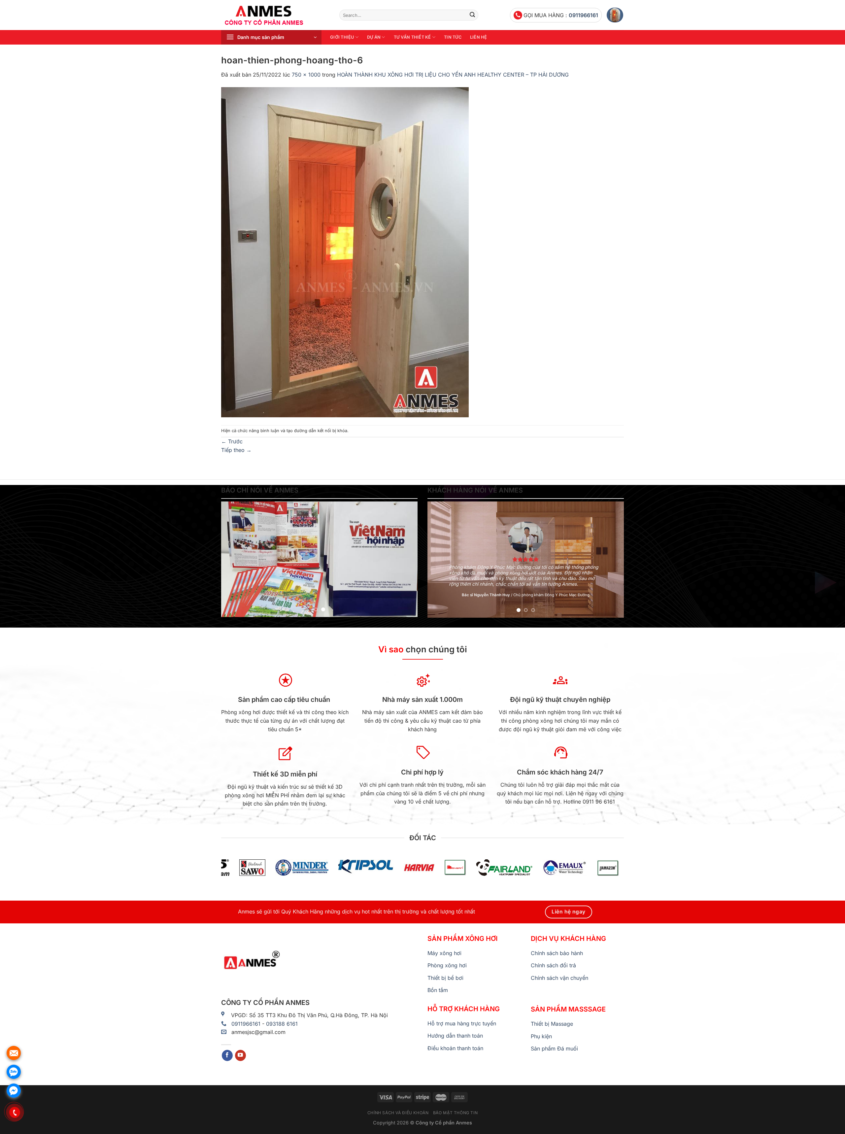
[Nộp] (472, 15)
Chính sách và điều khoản (398, 1112)
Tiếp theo (236, 450)
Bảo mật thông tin (455, 1112)
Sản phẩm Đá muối (554, 1048)
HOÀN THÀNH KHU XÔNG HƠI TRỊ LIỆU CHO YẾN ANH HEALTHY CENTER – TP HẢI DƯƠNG (453, 74)
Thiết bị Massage (552, 1023)
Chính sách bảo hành (557, 953)
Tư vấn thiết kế (412, 37)
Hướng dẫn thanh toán (455, 1035)
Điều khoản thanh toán (455, 1048)
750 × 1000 (306, 74)
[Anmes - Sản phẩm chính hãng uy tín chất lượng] (275, 15)
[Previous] (233, 559)
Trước (232, 441)
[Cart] (615, 15)
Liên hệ (478, 37)
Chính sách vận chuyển (559, 978)
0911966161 (583, 15)
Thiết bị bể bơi (445, 978)
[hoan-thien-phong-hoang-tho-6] (345, 251)
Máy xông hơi (444, 953)
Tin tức (452, 37)
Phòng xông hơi (447, 965)
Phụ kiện (541, 1036)
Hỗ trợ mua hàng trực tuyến (461, 1023)
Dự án (374, 37)
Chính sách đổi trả (553, 965)
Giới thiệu (342, 37)
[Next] (405, 559)
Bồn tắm (437, 990)
